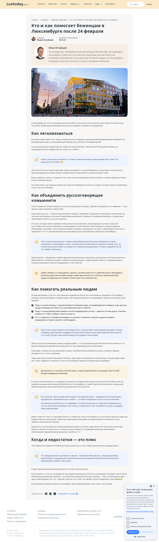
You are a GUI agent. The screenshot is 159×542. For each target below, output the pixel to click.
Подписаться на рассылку (88, 514)
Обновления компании (17, 514)
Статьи (63, 4)
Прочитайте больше (133, 508)
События (87, 4)
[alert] (140, 511)
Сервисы (74, 4)
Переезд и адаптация (59, 20)
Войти (149, 4)
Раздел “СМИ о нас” (15, 518)
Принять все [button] (133, 532)
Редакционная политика (48, 518)
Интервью (110, 4)
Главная (34, 20)
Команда (41, 511)
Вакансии (53, 4)
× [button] (154, 486)
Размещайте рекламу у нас (89, 511)
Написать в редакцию (16, 521)
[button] (141, 513)
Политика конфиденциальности (52, 514)
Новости (41, 4)
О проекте (11, 511)
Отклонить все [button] (147, 532)
